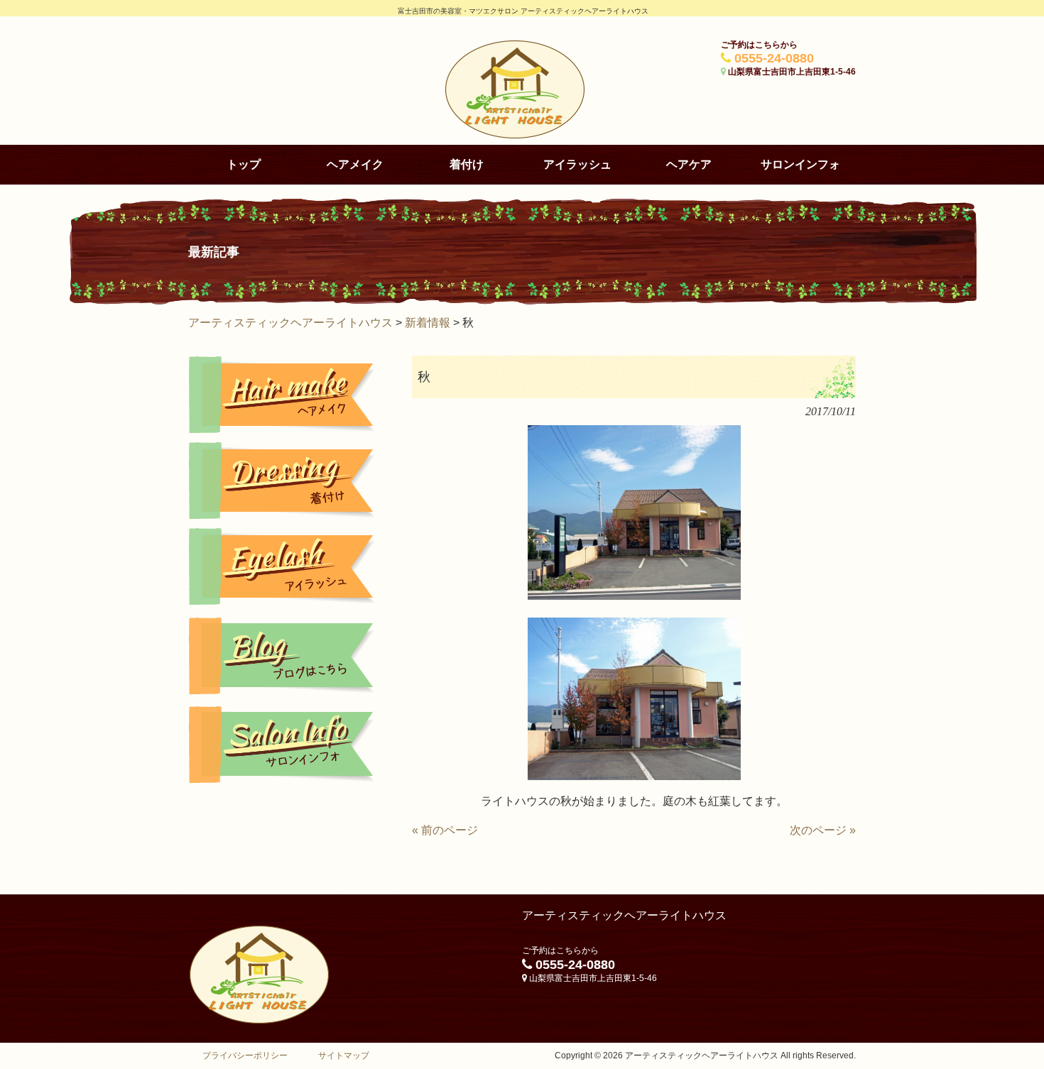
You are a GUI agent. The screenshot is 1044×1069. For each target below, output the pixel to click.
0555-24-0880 (774, 58)
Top (1010, 1035)
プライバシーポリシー (245, 1055)
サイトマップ (343, 1055)
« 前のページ (445, 830)
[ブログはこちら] (282, 656)
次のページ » (823, 830)
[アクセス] (282, 745)
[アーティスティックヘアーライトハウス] (515, 134)
